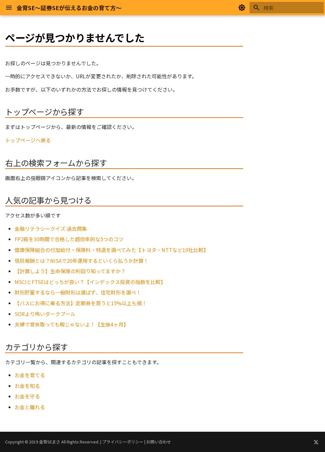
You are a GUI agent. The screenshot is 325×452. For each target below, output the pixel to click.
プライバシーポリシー (122, 442)
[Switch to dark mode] (241, 7)
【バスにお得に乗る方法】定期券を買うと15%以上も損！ (81, 303)
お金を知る (27, 386)
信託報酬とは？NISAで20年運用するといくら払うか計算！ (82, 260)
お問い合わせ (158, 442)
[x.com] (316, 442)
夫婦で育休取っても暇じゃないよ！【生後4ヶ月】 (72, 324)
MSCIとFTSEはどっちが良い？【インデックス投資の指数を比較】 (90, 282)
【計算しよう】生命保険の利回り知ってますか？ (70, 271)
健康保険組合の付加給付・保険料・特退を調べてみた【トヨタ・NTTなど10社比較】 (112, 250)
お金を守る (27, 396)
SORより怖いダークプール (45, 314)
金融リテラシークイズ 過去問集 (51, 228)
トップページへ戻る (28, 140)
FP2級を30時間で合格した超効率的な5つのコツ (69, 239)
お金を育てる (30, 375)
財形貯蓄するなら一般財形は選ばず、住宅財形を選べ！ (78, 292)
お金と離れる (30, 407)
